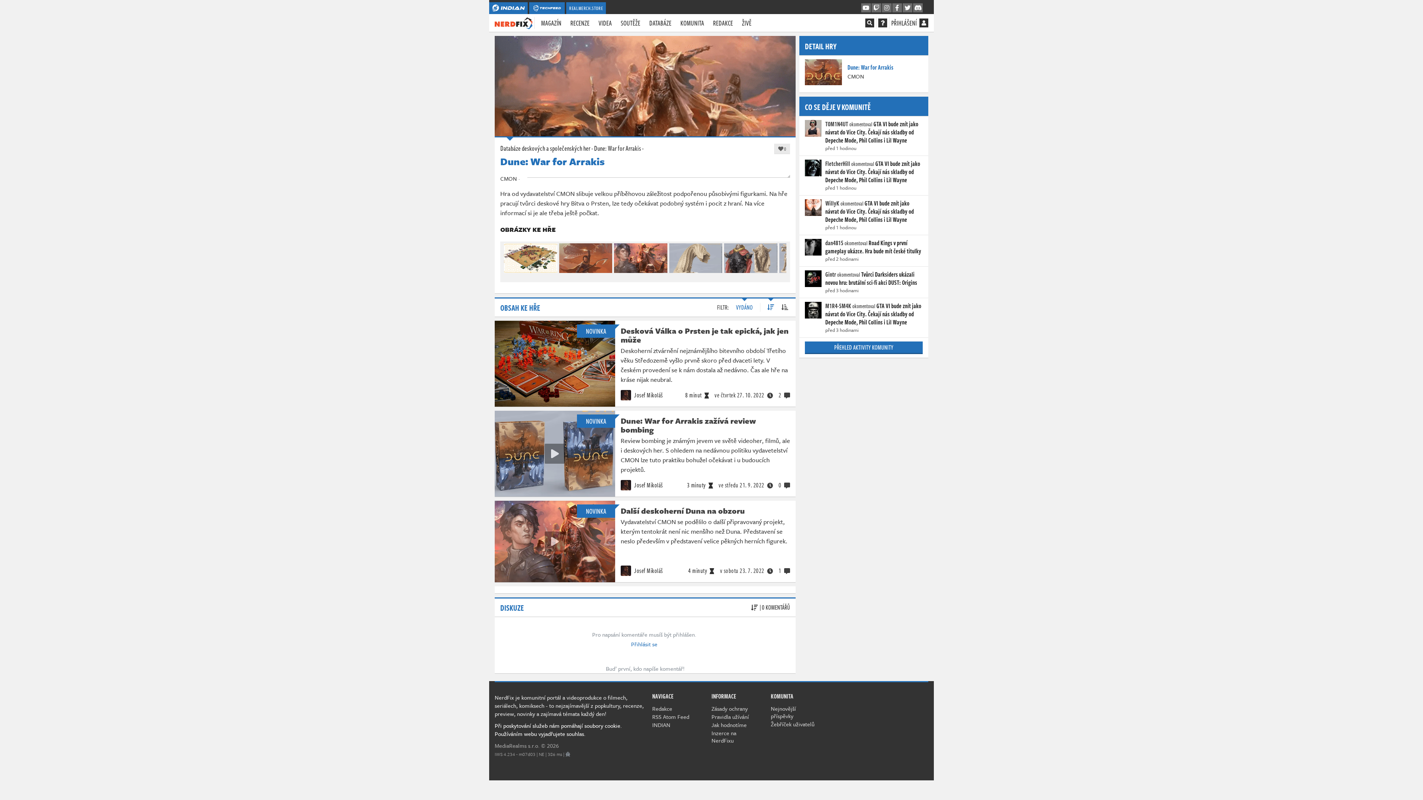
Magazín (551, 23)
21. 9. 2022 (741, 485)
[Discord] (918, 8)
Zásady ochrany (730, 708)
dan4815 (834, 243)
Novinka (596, 331)
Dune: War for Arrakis (617, 148)
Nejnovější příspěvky (783, 712)
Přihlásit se (644, 644)
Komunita (692, 23)
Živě (747, 23)
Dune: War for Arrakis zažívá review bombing (688, 425)
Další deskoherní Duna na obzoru (683, 510)
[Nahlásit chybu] (567, 754)
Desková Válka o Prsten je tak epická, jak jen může (705, 335)
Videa (605, 23)
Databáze (660, 23)
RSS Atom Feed (670, 716)
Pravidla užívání (730, 716)
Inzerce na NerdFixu (724, 736)
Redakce (723, 23)
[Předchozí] (509, 256)
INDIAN (661, 725)
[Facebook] (897, 8)
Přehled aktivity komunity (863, 347)
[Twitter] (907, 8)
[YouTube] (866, 8)
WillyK (832, 203)
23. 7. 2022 (742, 570)
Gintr (830, 274)
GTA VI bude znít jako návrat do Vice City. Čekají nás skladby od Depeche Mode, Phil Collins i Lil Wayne (871, 132)
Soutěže (630, 23)
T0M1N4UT (836, 124)
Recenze (580, 23)
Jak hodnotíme (729, 725)
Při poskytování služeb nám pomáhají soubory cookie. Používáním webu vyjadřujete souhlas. (558, 729)
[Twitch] (876, 8)
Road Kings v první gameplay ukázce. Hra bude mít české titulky (873, 247)
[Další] (781, 256)
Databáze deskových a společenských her (545, 148)
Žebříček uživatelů (793, 724)
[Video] (555, 454)
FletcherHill (837, 163)
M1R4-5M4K (838, 305)
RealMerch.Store (586, 8)
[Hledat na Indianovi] (869, 23)
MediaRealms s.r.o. (517, 745)
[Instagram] (887, 8)
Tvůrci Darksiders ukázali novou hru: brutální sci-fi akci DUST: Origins (871, 278)
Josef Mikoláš (648, 395)
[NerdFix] (514, 22)
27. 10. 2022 (739, 395)
